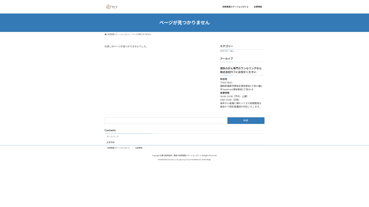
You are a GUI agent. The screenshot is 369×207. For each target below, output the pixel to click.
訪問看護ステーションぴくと (118, 148)
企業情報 (111, 142)
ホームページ (113, 136)
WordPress (171, 160)
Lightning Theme (184, 160)
